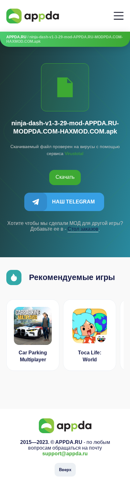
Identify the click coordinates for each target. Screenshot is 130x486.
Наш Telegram (73, 201)
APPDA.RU (16, 37)
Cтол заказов (83, 229)
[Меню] (119, 16)
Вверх (65, 469)
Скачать (65, 177)
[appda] (32, 16)
